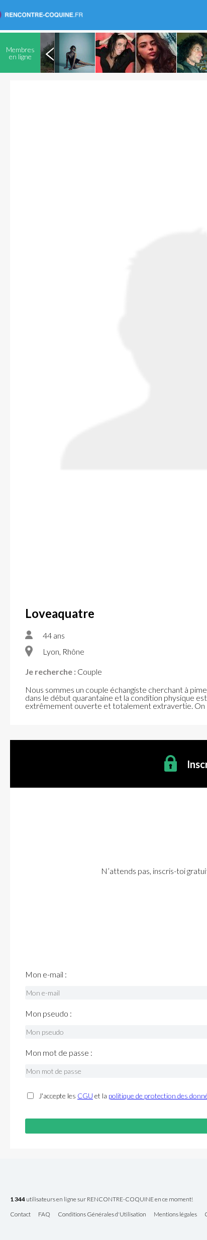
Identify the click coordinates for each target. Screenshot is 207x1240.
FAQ (44, 1214)
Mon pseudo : (48, 1014)
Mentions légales (175, 1214)
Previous (49, 53)
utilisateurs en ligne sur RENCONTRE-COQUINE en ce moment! (101, 1199)
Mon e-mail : (46, 974)
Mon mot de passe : (58, 1053)
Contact (20, 1214)
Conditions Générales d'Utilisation (102, 1214)
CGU (85, 1095)
